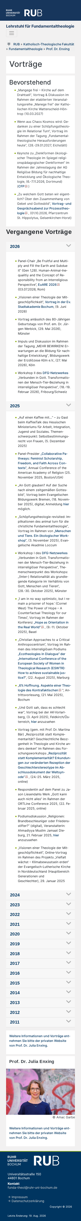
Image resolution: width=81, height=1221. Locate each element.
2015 (15, 983)
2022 (15, 914)
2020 (15, 934)
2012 (15, 1012)
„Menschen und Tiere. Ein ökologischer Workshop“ (44, 535)
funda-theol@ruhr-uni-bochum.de (32, 1187)
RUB (16, 44)
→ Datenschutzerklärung (26, 1201)
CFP (21, 186)
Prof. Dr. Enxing (58, 49)
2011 (15, 1022)
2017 (15, 963)
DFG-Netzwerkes (55, 373)
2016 (15, 973)
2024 (15, 894)
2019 (15, 943)
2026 (15, 246)
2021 (15, 924)
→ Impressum (18, 1197)
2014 (15, 992)
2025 (15, 405)
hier (66, 504)
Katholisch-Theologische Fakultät (48, 44)
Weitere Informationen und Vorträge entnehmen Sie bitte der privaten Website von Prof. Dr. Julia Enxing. (39, 1040)
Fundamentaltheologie (25, 49)
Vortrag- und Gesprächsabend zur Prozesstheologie (44, 208)
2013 (15, 1002)
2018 (15, 953)
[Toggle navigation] (11, 33)
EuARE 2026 (47, 285)
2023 (15, 904)
